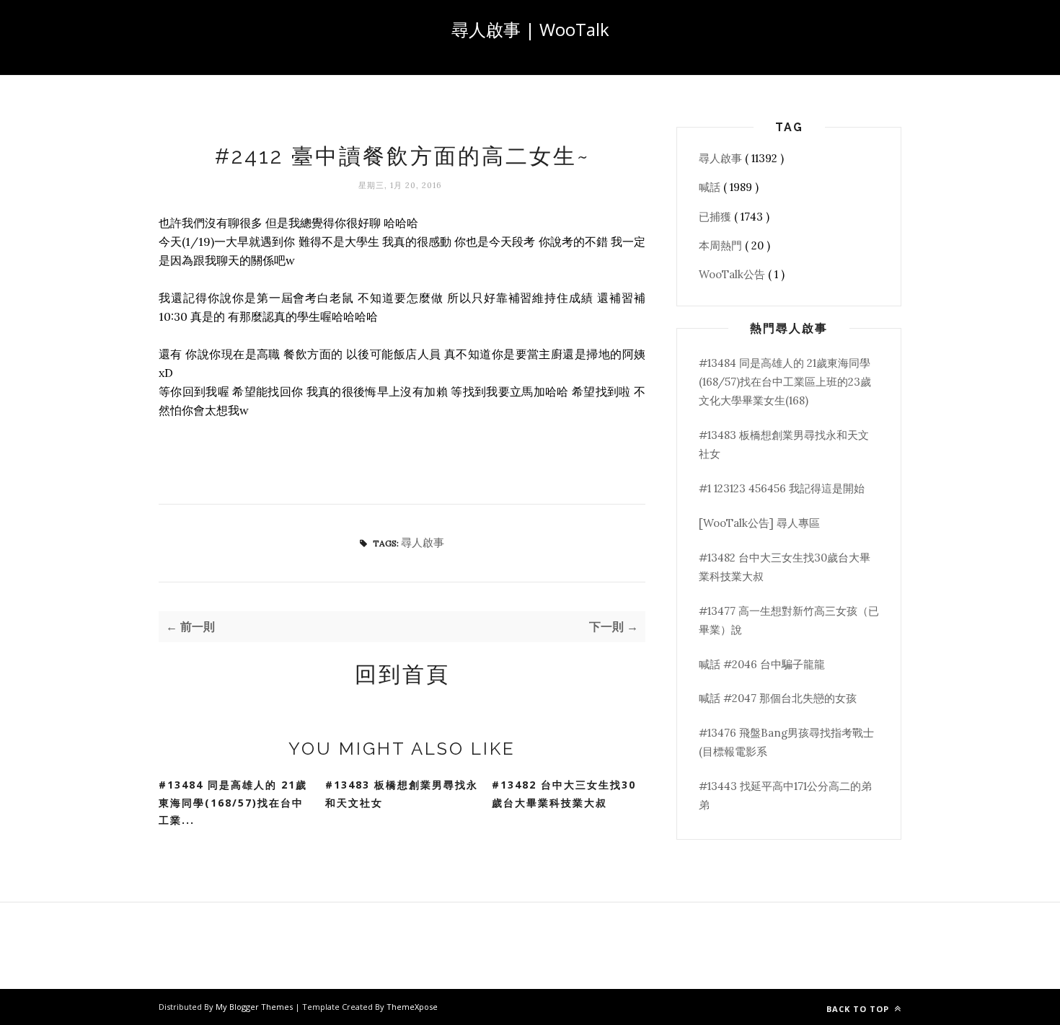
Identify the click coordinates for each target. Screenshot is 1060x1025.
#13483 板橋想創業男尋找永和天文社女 (401, 793)
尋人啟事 (422, 542)
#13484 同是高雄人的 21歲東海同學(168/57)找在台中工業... (233, 802)
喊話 (711, 187)
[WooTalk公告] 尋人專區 (759, 523)
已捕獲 (716, 216)
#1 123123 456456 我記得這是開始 (782, 488)
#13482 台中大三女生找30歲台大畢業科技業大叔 (564, 793)
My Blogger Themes (255, 1006)
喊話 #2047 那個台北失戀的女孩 (778, 698)
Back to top (859, 1008)
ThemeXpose (412, 1006)
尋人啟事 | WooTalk (530, 29)
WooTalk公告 (733, 274)
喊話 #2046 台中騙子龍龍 (762, 664)
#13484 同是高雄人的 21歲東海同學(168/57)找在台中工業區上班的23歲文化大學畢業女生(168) (785, 382)
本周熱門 (722, 245)
